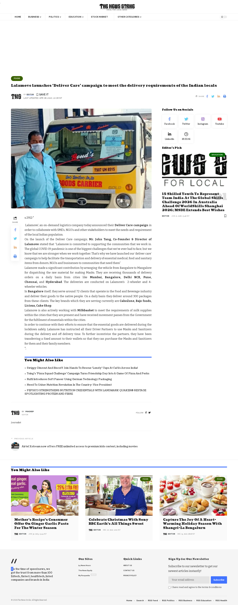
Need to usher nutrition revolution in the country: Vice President (69, 385)
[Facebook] (146, 412)
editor (30, 94)
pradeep (29, 411)
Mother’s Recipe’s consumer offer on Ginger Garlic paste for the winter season (41, 524)
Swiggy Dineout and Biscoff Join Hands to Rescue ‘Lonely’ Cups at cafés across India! (82, 368)
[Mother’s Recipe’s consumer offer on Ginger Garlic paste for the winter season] (44, 495)
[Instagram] (202, 121)
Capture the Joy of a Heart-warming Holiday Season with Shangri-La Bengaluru (192, 524)
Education (217, 155)
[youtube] (219, 121)
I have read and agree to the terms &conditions (197, 587)
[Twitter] (186, 121)
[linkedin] (169, 136)
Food (17, 78)
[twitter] (150, 412)
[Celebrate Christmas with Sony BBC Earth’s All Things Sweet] (119, 495)
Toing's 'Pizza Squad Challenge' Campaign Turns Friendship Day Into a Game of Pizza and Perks (88, 373)
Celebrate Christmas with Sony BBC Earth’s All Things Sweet (118, 522)
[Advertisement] (119, 46)
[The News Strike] (117, 7)
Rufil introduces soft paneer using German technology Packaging (69, 379)
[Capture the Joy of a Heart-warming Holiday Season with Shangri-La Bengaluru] (193, 495)
